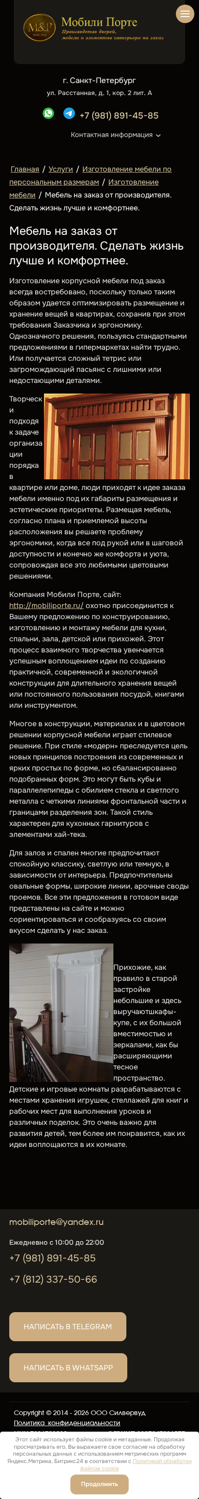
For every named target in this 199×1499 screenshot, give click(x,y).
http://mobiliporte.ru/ (46, 605)
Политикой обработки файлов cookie (136, 1464)
